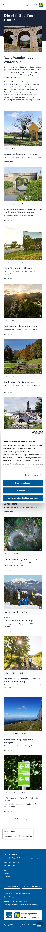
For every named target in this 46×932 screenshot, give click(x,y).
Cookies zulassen (23, 483)
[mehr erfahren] (23, 137)
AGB (25, 901)
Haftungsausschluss (11, 905)
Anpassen (21, 490)
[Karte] (7, 4)
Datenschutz (18, 901)
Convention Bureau (11, 894)
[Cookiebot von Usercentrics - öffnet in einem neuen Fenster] (32, 432)
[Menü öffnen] (3, 4)
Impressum (8, 901)
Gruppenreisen (24, 894)
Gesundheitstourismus (12, 897)
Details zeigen (31, 475)
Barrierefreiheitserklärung (28, 905)
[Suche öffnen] (11, 4)
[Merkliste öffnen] (9, 4)
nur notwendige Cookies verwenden (23, 498)
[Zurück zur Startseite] (34, 5)
